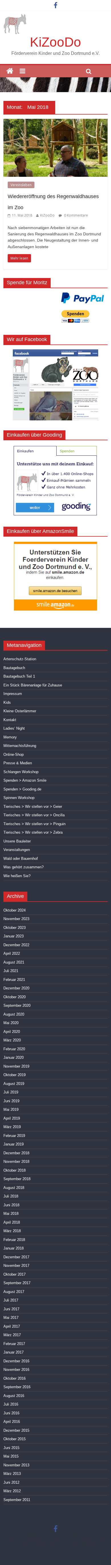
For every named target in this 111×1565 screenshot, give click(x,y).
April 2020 (11, 1032)
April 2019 (11, 1118)
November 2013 (16, 1465)
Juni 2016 (11, 1413)
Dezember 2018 (16, 1153)
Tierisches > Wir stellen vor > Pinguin (34, 824)
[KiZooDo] (9, 71)
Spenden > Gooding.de (22, 789)
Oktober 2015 (14, 1439)
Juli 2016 (10, 1404)
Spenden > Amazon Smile (24, 780)
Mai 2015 (10, 1456)
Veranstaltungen (16, 850)
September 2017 (16, 1283)
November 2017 (16, 1265)
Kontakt (9, 720)
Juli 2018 (10, 1196)
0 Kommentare (75, 215)
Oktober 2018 (14, 1170)
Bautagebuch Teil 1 (19, 676)
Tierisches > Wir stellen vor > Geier (32, 806)
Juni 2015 (11, 1448)
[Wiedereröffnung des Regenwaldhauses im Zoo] (55, 122)
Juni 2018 (11, 1205)
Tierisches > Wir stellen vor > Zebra (33, 832)
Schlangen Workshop (20, 772)
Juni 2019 (11, 1101)
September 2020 (16, 1005)
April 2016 (11, 1421)
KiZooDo (55, 42)
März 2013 (12, 1473)
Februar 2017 (14, 1344)
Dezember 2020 (16, 988)
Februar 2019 (14, 1136)
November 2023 (16, 919)
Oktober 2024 (14, 910)
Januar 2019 (13, 1144)
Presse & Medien (17, 763)
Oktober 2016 (14, 1378)
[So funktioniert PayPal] (82, 297)
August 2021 (13, 962)
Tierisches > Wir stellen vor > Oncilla (34, 815)
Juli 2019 (10, 1092)
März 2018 (12, 1231)
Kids (7, 702)
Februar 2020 (14, 1049)
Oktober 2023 (14, 927)
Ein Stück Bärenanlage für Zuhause (32, 685)
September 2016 (16, 1387)
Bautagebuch (14, 668)
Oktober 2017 (14, 1274)
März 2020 (12, 1040)
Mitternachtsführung (19, 746)
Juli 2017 (10, 1300)
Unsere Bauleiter (17, 841)
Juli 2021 (10, 971)
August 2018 (13, 1188)
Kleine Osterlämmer (19, 711)
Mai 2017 (10, 1317)
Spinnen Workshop (18, 798)
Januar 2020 (13, 1057)
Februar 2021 (14, 979)
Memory (10, 737)
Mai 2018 (10, 1213)
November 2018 (16, 1161)
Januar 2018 (13, 1248)
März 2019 (12, 1127)
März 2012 (12, 1491)
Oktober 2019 (14, 1075)
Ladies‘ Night (14, 728)
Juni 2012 (11, 1482)
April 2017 (11, 1326)
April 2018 (11, 1222)
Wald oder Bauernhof (20, 858)
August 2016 (13, 1396)
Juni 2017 (11, 1309)
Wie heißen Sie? (16, 876)
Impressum (12, 694)
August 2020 (13, 1014)
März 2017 (12, 1335)
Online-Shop (13, 754)
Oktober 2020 (14, 997)
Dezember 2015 (16, 1430)
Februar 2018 (14, 1240)
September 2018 (16, 1179)
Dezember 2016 (16, 1361)
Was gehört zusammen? (23, 867)
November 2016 (16, 1369)
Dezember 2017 (16, 1257)
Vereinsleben (21, 184)
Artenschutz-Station (19, 659)
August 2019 (13, 1084)
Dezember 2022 (16, 945)
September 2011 (16, 1500)
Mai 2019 (10, 1109)
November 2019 (16, 1066)
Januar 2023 (13, 936)
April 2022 (11, 953)
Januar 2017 (13, 1352)
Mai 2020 (10, 1023)
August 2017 (13, 1292)
